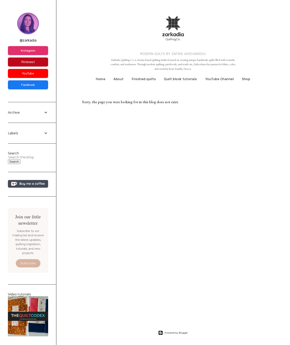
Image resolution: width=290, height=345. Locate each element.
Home (100, 79)
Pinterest (28, 62)
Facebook (28, 85)
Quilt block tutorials (180, 79)
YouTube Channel (219, 79)
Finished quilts (144, 79)
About (118, 79)
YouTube (28, 73)
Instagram (28, 50)
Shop (246, 79)
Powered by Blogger (176, 332)
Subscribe (28, 263)
